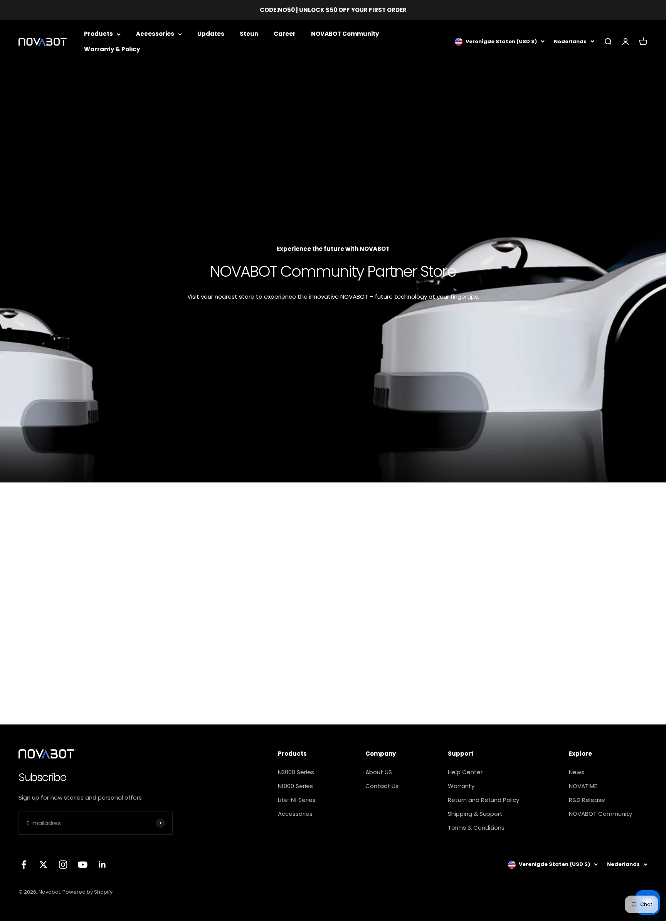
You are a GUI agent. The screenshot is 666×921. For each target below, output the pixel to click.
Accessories (155, 34)
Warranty (461, 786)
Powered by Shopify (87, 892)
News (576, 772)
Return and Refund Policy (483, 800)
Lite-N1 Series (297, 800)
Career (285, 34)
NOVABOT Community (345, 34)
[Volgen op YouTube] (82, 864)
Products (98, 34)
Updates (210, 34)
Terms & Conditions (476, 828)
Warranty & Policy (112, 49)
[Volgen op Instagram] (63, 864)
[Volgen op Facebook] (23, 864)
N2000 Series (296, 772)
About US (378, 772)
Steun (249, 34)
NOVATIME (583, 786)
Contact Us (382, 786)
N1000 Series (295, 786)
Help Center (465, 772)
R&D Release (587, 800)
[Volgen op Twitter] (43, 864)
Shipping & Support (475, 814)
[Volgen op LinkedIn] (102, 864)
